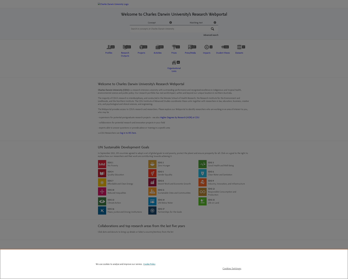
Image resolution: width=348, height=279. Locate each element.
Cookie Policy (149, 264)
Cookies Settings (232, 268)
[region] (174, 264)
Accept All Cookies (232, 260)
